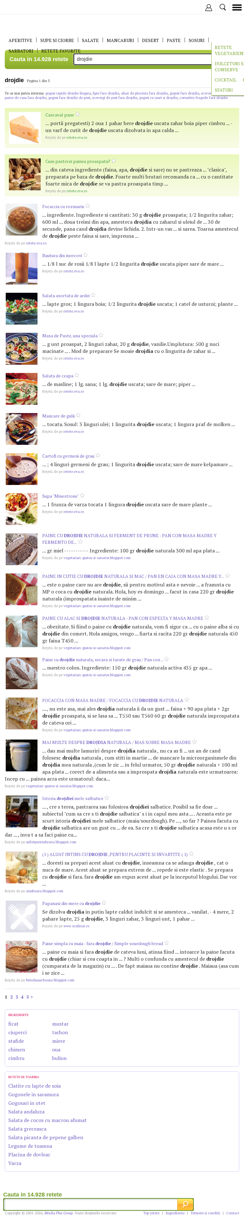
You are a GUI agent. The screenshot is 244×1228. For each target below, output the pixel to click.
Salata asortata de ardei (66, 295)
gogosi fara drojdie (184, 93)
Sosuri (197, 40)
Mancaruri (120, 40)
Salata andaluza (26, 1111)
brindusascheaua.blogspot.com (39, 980)
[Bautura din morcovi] (21, 268)
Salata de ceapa (57, 376)
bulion (59, 1058)
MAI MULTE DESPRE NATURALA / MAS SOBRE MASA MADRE (116, 742)
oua (56, 1049)
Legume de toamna (30, 1145)
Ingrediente (175, 1213)
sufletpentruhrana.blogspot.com (40, 842)
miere (58, 1040)
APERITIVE (20, 40)
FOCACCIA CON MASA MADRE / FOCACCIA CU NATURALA (112, 700)
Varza (14, 1163)
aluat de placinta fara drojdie (144, 93)
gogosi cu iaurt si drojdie (158, 97)
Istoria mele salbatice (72, 798)
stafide (16, 1040)
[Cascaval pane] (25, 128)
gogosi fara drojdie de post (69, 97)
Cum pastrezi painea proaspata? (77, 161)
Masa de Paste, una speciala (70, 336)
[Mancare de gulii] (21, 429)
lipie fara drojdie (106, 93)
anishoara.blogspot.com (34, 891)
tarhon (60, 1032)
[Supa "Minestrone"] (21, 509)
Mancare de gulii (58, 416)
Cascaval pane (59, 115)
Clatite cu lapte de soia (34, 1085)
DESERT (150, 40)
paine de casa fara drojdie (25, 97)
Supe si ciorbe (57, 40)
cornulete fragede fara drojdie (204, 97)
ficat (13, 1023)
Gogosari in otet (26, 1102)
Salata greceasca (27, 1128)
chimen (16, 1049)
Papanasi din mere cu (71, 903)
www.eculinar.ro (65, 926)
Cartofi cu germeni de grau (68, 456)
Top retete (151, 1213)
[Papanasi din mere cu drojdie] (21, 916)
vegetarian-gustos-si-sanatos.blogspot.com (86, 558)
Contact (232, 1213)
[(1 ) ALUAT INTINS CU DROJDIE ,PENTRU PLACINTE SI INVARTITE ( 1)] (21, 867)
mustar (60, 1023)
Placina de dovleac (29, 1154)
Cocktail (225, 80)
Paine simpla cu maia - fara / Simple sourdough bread (102, 943)
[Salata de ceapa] (21, 389)
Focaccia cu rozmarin (63, 206)
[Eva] (20, 7)
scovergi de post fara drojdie (114, 97)
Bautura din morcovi (62, 255)
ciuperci (17, 1032)
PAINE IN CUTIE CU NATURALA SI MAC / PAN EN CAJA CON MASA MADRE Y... (133, 576)
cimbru (16, 1058)
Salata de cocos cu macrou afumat (47, 1120)
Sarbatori (21, 51)
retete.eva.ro (66, 137)
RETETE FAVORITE (61, 51)
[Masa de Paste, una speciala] (21, 349)
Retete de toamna (23, 1077)
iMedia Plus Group (58, 1213)
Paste (174, 40)
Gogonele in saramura (33, 1094)
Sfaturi (224, 90)
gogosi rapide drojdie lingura (68, 93)
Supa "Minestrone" (60, 496)
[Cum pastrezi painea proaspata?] (25, 174)
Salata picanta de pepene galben (45, 1137)
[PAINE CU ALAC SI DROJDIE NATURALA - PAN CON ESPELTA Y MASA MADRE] (21, 631)
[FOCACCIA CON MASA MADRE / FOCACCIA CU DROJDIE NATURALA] (21, 713)
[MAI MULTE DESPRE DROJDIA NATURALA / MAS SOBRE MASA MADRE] (21, 755)
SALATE (90, 40)
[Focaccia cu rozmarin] (21, 219)
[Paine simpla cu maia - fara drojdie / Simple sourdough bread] (21, 956)
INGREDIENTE (18, 1015)
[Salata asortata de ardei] (21, 309)
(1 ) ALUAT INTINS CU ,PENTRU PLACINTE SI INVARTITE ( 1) (115, 854)
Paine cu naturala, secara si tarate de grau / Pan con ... (103, 659)
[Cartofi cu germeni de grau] (21, 469)
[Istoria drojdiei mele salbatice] (21, 811)
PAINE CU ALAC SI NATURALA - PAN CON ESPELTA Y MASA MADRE (122, 618)
